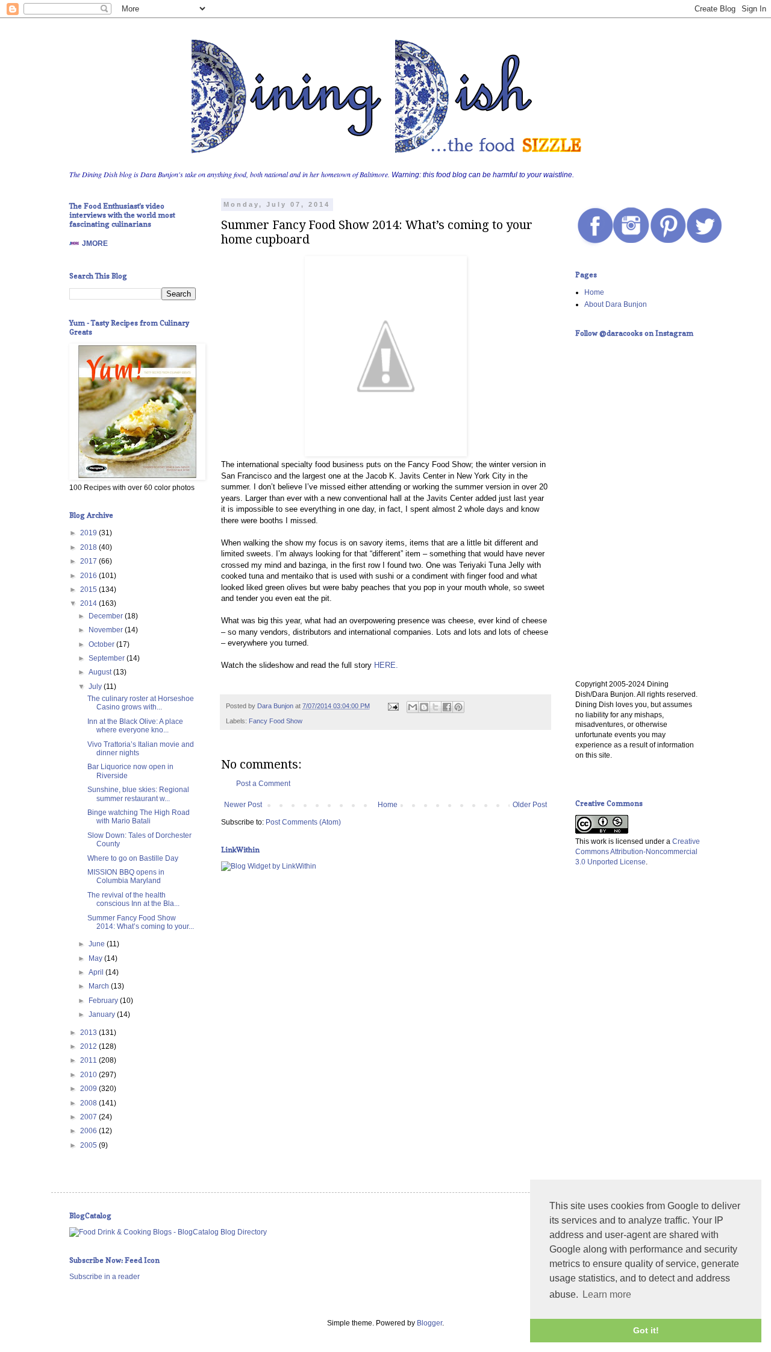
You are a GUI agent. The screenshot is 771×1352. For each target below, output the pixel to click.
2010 (89, 1075)
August (101, 672)
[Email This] (413, 707)
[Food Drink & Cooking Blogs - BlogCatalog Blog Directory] (168, 1232)
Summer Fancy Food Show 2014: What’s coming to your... (140, 922)
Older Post (530, 804)
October (102, 644)
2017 (89, 561)
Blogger (429, 1323)
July (96, 686)
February (104, 1000)
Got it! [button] (646, 1330)
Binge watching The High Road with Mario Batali (138, 816)
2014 (89, 603)
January (103, 1014)
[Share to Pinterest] (458, 707)
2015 (89, 589)
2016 (89, 575)
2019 (89, 533)
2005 (89, 1145)
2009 (89, 1088)
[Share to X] (435, 707)
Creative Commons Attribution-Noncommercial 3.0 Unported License (637, 851)
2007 (89, 1117)
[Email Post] (393, 705)
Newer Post (243, 804)
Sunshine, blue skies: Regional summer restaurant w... (138, 793)
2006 (89, 1131)
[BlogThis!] (424, 707)
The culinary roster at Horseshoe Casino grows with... (140, 702)
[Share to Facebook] (447, 707)
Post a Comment (263, 783)
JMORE (95, 243)
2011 (89, 1060)
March (100, 986)
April (97, 972)
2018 (89, 547)
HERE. (386, 665)
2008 (89, 1103)
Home (388, 804)
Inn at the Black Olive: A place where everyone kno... (135, 725)
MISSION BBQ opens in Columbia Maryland (125, 876)
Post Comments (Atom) (303, 822)
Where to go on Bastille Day (132, 858)
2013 (89, 1032)
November (107, 630)
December (107, 616)
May (96, 958)
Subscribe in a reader (104, 1276)
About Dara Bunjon (615, 304)
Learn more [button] (606, 1294)
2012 (89, 1046)
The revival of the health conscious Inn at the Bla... (133, 899)
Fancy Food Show (275, 721)
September (107, 658)
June (98, 944)
